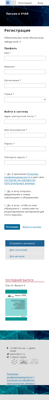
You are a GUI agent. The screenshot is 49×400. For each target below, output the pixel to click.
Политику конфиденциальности (21, 176)
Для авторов (17, 256)
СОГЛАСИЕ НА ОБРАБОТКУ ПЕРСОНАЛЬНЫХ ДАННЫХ (20, 182)
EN (13, 3)
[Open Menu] (7, 2)
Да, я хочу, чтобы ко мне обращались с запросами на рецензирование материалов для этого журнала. (24, 210)
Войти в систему (32, 226)
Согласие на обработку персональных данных (21, 382)
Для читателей (18, 249)
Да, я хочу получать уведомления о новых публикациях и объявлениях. (21, 194)
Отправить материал (22, 243)
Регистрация (25, 3)
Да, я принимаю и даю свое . (24, 179)
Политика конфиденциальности (20, 376)
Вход (40, 3)
